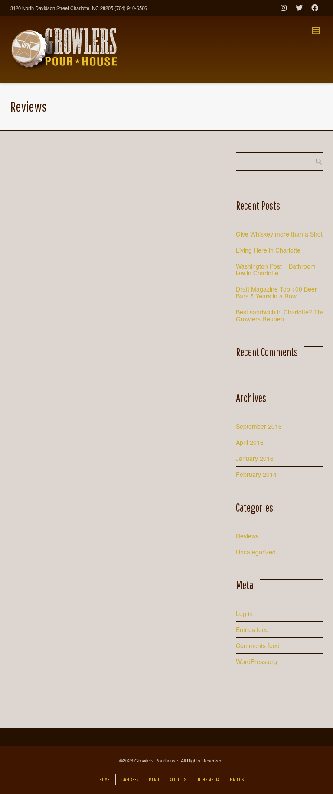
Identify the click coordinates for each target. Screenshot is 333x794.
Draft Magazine (189, 450)
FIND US (237, 779)
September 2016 (259, 426)
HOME (104, 779)
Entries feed (252, 629)
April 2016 (250, 442)
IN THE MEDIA (207, 779)
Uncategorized (256, 552)
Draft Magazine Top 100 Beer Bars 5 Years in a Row (46, 263)
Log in (244, 613)
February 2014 (256, 474)
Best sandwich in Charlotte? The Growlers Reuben (118, 210)
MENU (154, 779)
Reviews (247, 535)
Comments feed (258, 645)
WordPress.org (256, 661)
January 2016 (255, 458)
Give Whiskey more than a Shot (279, 234)
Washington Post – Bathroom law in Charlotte (276, 269)
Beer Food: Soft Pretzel (186, 191)
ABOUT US (178, 779)
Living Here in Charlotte (268, 250)
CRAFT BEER (129, 779)
